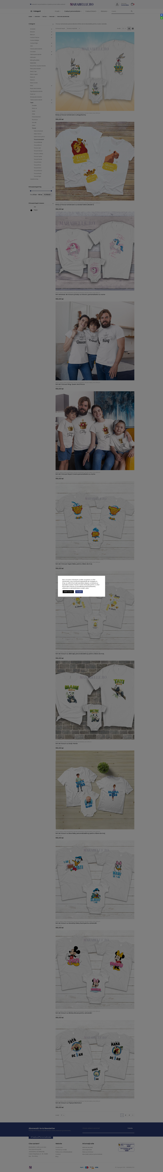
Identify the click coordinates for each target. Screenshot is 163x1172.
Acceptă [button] (79, 592)
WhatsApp (161, 17)
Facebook (161, 15)
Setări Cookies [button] (68, 592)
